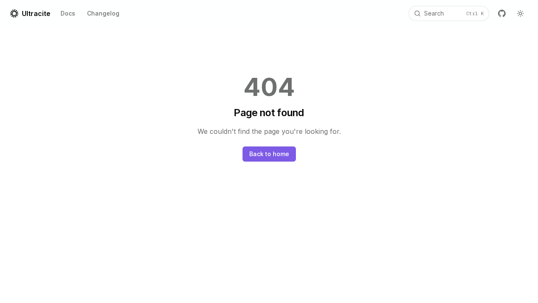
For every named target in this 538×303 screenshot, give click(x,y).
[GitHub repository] (501, 13)
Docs (68, 13)
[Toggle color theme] (520, 13)
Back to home (269, 153)
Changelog (103, 13)
